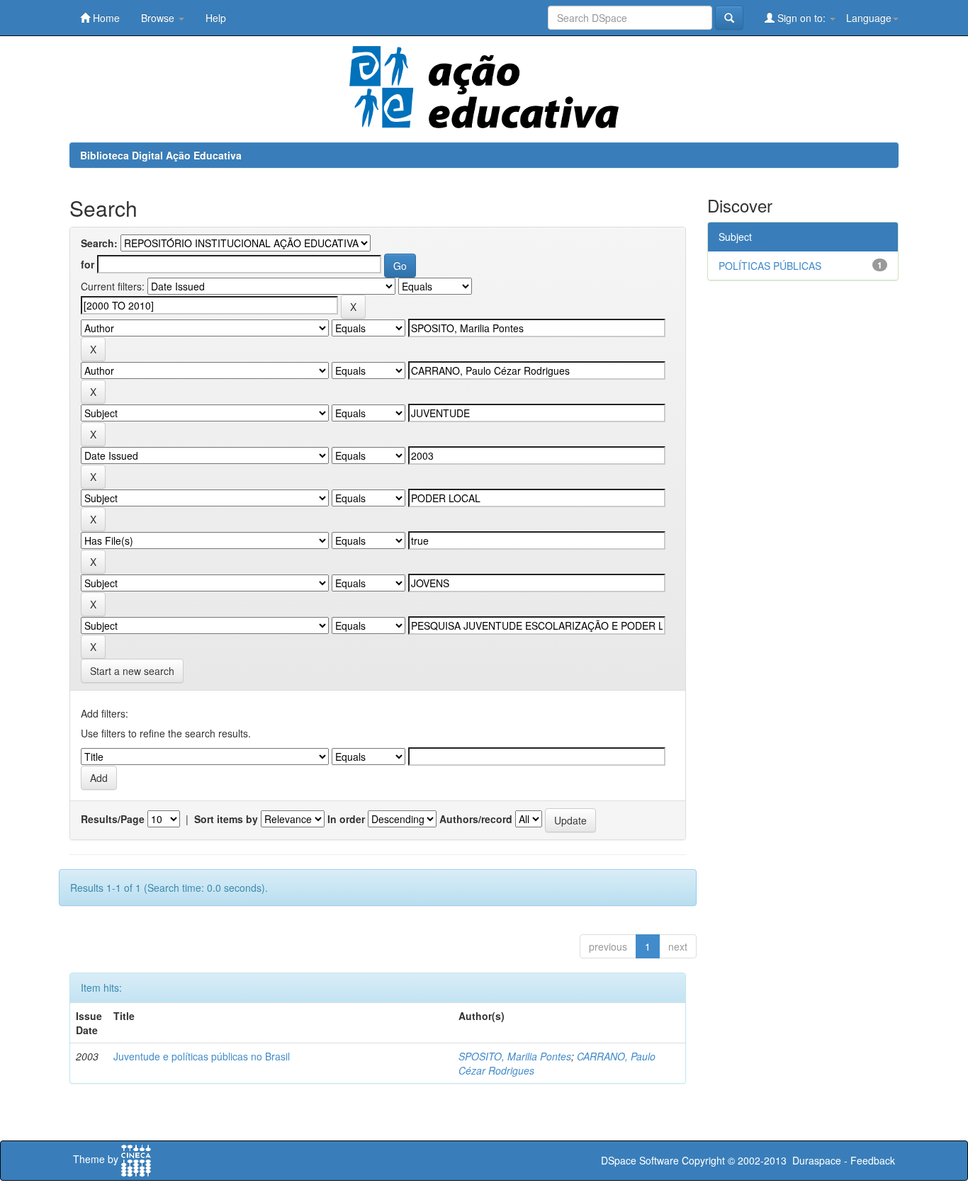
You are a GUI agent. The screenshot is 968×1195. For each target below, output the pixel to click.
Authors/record (475, 819)
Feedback (872, 1160)
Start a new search (132, 671)
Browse (159, 18)
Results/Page (113, 819)
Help (216, 18)
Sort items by (226, 819)
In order (346, 819)
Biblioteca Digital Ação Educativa (161, 155)
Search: (99, 243)
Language (868, 18)
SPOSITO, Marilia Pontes (514, 1056)
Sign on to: (801, 18)
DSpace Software (640, 1160)
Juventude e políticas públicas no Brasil (201, 1056)
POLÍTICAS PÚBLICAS (770, 266)
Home (105, 18)
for (87, 264)
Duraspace (816, 1160)
